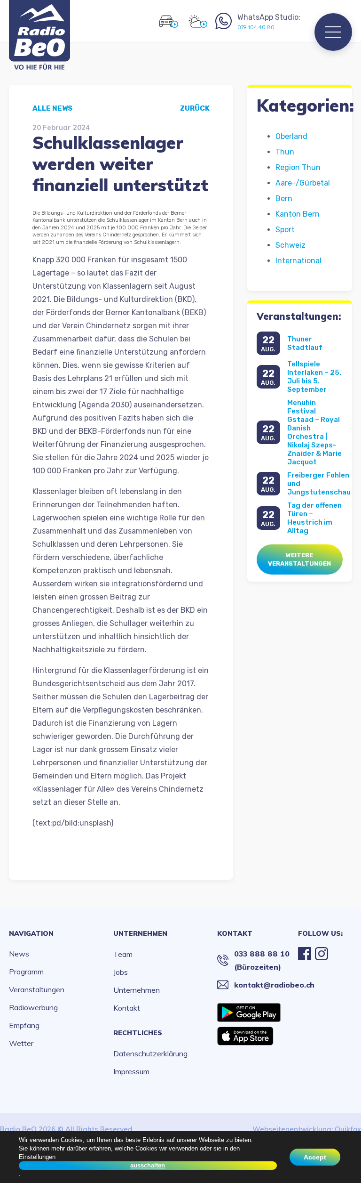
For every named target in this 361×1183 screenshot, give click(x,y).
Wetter (21, 1043)
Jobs (120, 972)
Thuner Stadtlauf (304, 343)
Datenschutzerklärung (150, 1053)
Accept (315, 1157)
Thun (284, 151)
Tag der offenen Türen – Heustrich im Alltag (314, 518)
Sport (285, 229)
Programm (26, 971)
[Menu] (333, 32)
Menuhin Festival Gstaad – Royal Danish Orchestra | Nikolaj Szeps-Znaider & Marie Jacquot (314, 432)
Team (123, 954)
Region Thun (298, 167)
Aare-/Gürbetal (302, 182)
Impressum (131, 1071)
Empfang (24, 1025)
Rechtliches (137, 1033)
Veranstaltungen (36, 989)
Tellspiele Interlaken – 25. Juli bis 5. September (314, 377)
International (298, 260)
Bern (283, 198)
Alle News (52, 108)
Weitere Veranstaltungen (299, 559)
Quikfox (348, 1129)
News (19, 953)
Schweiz (290, 245)
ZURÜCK (195, 108)
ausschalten (147, 1165)
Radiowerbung (33, 1007)
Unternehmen (140, 933)
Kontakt (126, 1008)
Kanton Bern (297, 214)
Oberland (291, 136)
